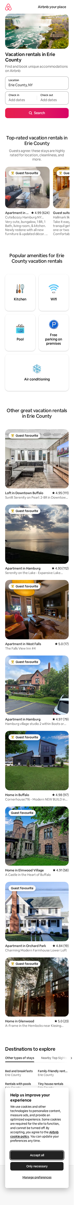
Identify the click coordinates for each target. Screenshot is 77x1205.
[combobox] (37, 85)
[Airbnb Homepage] (8, 7)
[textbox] (21, 99)
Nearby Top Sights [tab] (54, 1058)
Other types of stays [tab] (19, 1058)
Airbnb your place (52, 7)
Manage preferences (37, 1177)
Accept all (37, 1155)
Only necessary (37, 1166)
